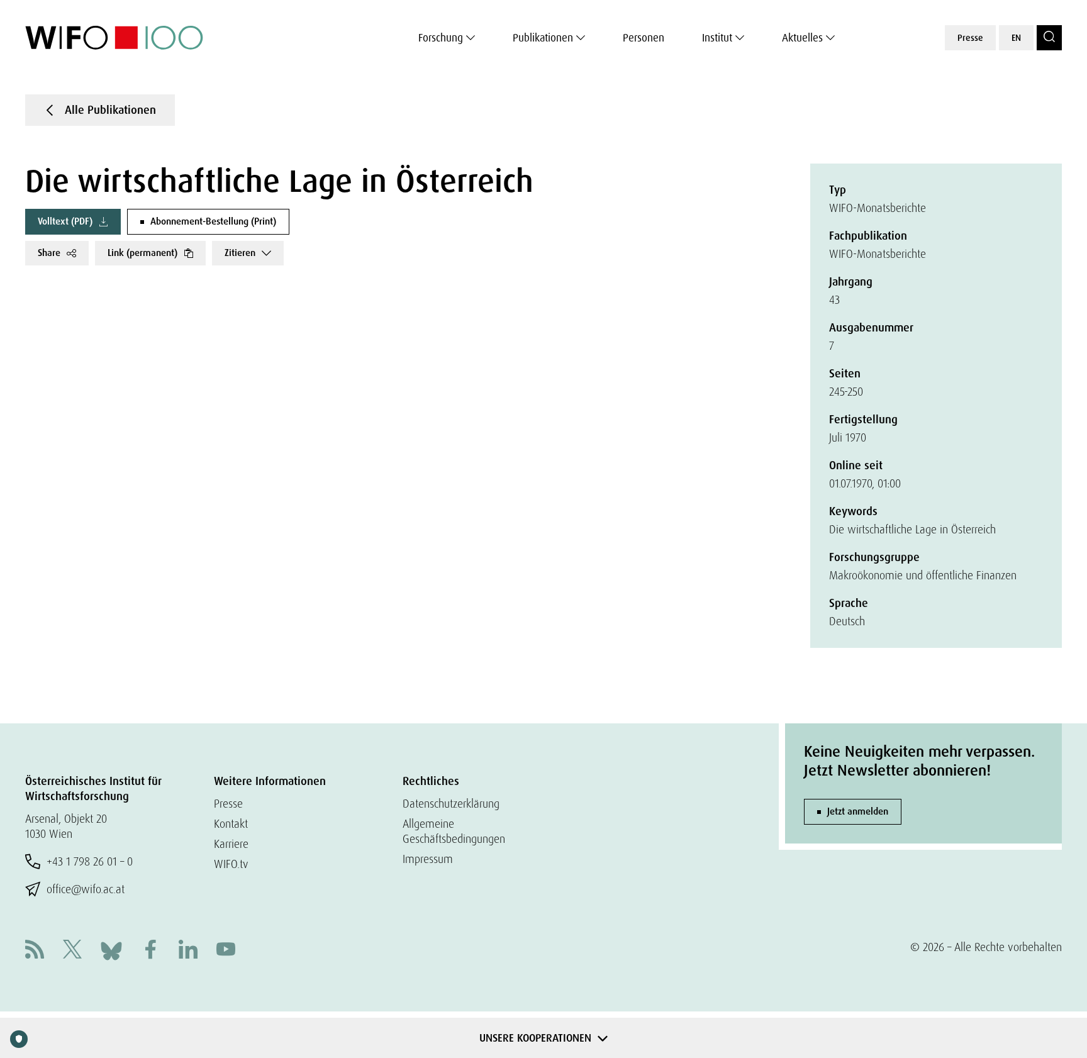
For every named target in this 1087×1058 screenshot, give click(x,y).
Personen (643, 38)
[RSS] (34, 950)
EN (1016, 37)
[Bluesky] (111, 949)
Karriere (231, 844)
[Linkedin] (188, 950)
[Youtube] (225, 950)
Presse (970, 37)
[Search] (1049, 37)
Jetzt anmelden (857, 811)
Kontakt (231, 823)
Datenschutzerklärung (451, 803)
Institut (717, 38)
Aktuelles (802, 38)
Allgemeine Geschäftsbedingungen (454, 831)
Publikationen (543, 38)
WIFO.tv (231, 864)
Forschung (440, 38)
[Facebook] (150, 950)
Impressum (428, 859)
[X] (72, 950)
